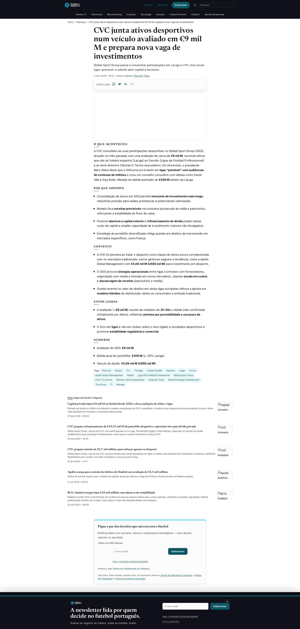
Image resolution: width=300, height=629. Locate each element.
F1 (111, 384)
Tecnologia (145, 14)
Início (70, 22)
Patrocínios (96, 14)
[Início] (85, 5)
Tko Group (100, 384)
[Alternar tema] (195, 5)
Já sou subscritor (170, 621)
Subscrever (181, 5)
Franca (192, 370)
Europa (118, 370)
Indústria (160, 14)
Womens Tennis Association (130, 379)
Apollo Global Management (109, 375)
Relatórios (163, 5)
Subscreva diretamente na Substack (131, 568)
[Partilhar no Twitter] (120, 85)
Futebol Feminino (178, 14)
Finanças (131, 14)
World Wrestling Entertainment (183, 379)
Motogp (120, 384)
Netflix (130, 375)
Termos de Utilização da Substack (176, 575)
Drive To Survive (103, 379)
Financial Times (141, 75)
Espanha (170, 370)
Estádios (195, 14)
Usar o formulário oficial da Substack (180, 616)
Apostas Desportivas (214, 14)
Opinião (148, 5)
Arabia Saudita (154, 370)
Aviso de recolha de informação (130, 578)
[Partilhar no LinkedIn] (125, 85)
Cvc (128, 370)
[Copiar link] (131, 84)
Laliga (182, 370)
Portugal (138, 370)
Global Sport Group (183, 375)
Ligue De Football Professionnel (154, 375)
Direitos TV (81, 14)
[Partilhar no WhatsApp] (114, 85)
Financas (106, 370)
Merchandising (114, 14)
